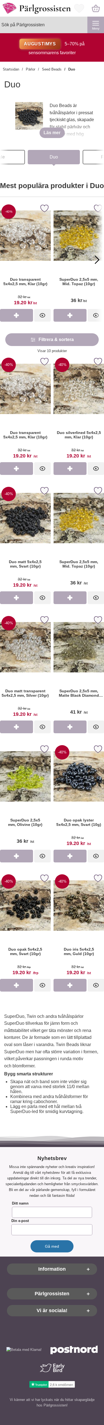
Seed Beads (52, 69)
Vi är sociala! (52, 1311)
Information (52, 1269)
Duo (71, 69)
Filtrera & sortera (56, 339)
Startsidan (11, 69)
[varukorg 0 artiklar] (95, 8)
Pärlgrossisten (52, 1294)
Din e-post (20, 1221)
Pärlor (30, 69)
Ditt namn (20, 1204)
